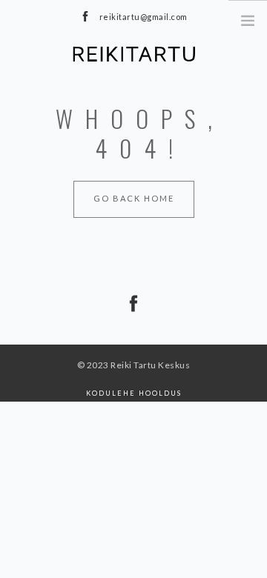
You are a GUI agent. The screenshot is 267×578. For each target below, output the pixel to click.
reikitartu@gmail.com (143, 16)
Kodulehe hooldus (134, 393)
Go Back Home (133, 198)
